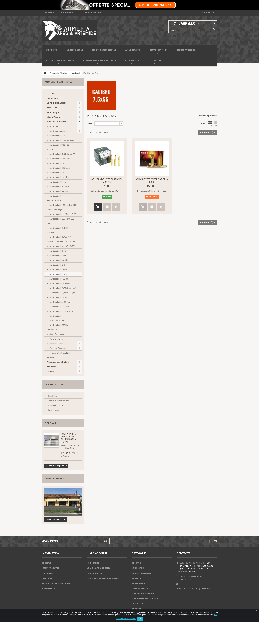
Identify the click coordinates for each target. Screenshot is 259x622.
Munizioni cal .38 (56, 172)
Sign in (206, 13)
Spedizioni (52, 396)
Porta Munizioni (56, 338)
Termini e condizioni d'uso (59, 400)
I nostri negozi (54, 409)
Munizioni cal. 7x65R (58, 269)
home (51, 13)
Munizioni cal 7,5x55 (58, 274)
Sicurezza (132, 60)
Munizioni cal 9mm (57, 181)
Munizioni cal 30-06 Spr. (59, 302)
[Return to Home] (45, 73)
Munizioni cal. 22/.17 (58, 135)
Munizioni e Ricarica (60, 60)
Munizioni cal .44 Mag (58, 191)
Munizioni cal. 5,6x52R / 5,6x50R (58, 230)
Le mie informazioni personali (103, 578)
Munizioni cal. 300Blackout (61, 311)
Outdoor (155, 60)
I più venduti (48, 573)
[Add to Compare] (116, 207)
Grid (210, 125)
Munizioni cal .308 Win (59, 306)
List (215, 125)
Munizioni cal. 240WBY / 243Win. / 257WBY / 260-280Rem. (62, 239)
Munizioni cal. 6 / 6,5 (58, 250)
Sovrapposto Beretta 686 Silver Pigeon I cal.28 (69, 438)
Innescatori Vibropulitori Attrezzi (58, 355)
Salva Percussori (56, 334)
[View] (107, 207)
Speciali (50, 423)
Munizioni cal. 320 (57, 163)
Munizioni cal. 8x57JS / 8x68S (62, 288)
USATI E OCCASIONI (104, 50)
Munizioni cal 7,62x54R (59, 283)
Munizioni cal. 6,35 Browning (61, 140)
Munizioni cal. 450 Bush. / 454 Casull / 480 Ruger (61, 207)
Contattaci (94, 13)
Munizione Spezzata (58, 130)
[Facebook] (209, 541)
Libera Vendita (186, 50)
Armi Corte (132, 50)
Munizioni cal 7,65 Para (59, 158)
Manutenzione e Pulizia (99, 60)
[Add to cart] (98, 207)
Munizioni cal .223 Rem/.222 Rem (60, 221)
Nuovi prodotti (50, 568)
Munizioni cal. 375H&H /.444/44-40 (58, 327)
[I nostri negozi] (63, 502)
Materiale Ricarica (57, 343)
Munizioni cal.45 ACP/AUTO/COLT (55, 198)
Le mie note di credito (99, 568)
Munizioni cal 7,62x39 (58, 278)
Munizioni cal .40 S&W (59, 186)
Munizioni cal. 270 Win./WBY (62, 246)
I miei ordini (93, 563)
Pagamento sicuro (56, 405)
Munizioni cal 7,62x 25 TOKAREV (58, 147)
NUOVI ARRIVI (75, 50)
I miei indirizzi (94, 573)
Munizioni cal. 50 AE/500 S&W (62, 214)
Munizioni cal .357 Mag (59, 167)
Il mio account (97, 553)
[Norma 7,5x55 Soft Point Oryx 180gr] (152, 158)
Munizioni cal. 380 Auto (59, 177)
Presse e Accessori (58, 348)
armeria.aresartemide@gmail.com (194, 589)
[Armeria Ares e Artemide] (69, 30)
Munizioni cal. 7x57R (58, 260)
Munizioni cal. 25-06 (58, 297)
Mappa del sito (71, 13)
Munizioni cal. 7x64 (57, 264)
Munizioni (53, 126)
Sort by (90, 123)
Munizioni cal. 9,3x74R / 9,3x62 (63, 292)
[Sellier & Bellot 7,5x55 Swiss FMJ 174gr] (107, 158)
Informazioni (54, 384)
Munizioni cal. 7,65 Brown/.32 (62, 154)
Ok (140, 619)
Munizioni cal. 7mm (57, 255)
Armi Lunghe (158, 50)
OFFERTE (51, 50)
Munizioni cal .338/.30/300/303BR (55, 318)
